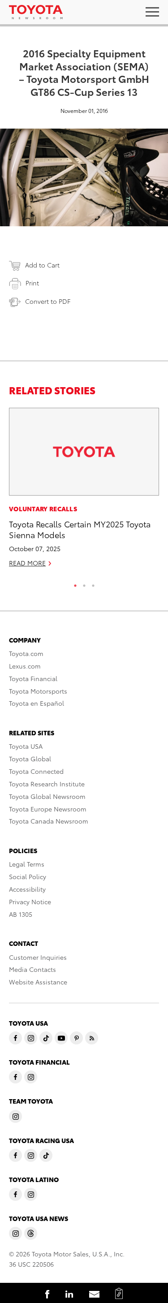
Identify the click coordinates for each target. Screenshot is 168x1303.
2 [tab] (84, 583)
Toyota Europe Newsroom (47, 808)
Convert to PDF (47, 301)
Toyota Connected (36, 771)
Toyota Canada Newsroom (48, 820)
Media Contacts (32, 969)
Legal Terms (26, 863)
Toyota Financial (33, 678)
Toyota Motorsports (38, 690)
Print (32, 282)
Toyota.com (26, 653)
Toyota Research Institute (47, 783)
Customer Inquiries (38, 957)
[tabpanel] (84, 491)
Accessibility (27, 888)
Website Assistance (38, 981)
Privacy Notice (30, 901)
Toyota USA (26, 746)
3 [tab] (93, 583)
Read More (27, 562)
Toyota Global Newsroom (47, 796)
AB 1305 (20, 914)
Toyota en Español (36, 703)
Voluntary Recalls (43, 508)
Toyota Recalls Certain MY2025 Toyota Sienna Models (80, 528)
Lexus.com (25, 665)
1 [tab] (75, 583)
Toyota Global (30, 758)
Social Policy (27, 876)
